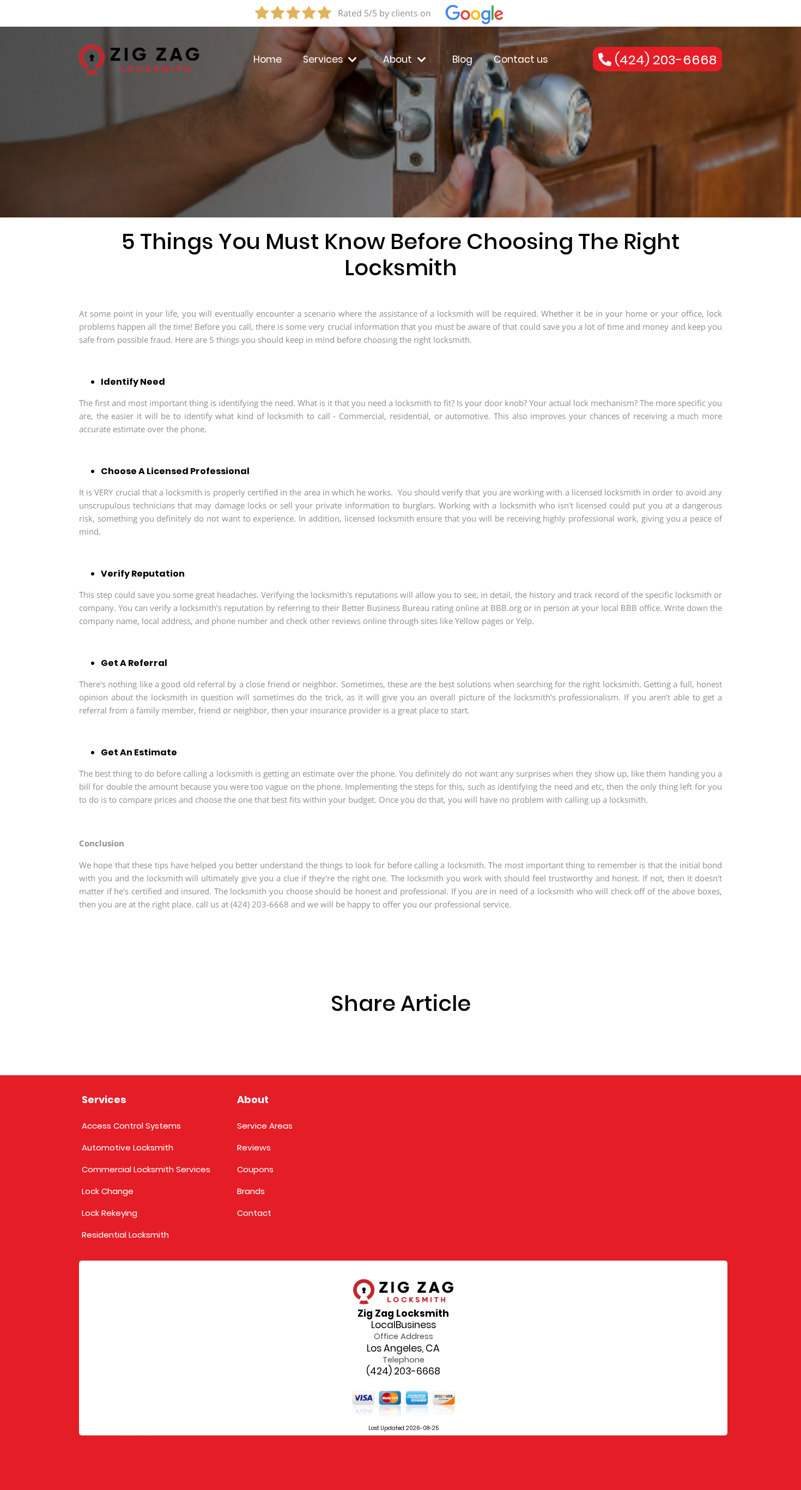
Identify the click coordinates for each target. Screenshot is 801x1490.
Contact (254, 1213)
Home (267, 59)
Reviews (254, 1147)
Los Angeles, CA (403, 1348)
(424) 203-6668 (403, 1371)
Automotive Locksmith (127, 1147)
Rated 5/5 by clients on (384, 13)
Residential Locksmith (125, 1234)
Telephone (403, 1359)
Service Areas (265, 1125)
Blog (462, 59)
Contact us (521, 59)
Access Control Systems (131, 1125)
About (397, 59)
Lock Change (108, 1191)
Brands (251, 1191)
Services (323, 59)
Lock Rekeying (109, 1213)
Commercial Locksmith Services (146, 1169)
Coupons (255, 1169)
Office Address (403, 1336)
